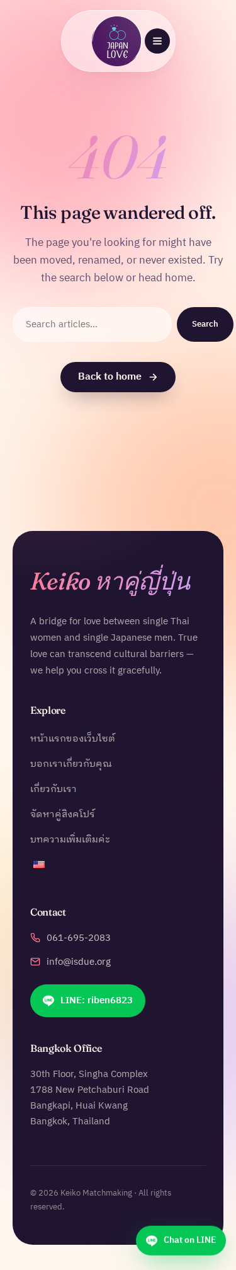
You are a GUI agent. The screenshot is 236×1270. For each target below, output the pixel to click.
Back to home (110, 377)
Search (205, 324)
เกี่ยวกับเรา (53, 789)
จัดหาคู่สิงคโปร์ (62, 814)
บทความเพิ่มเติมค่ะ (70, 840)
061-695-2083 (79, 938)
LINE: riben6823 (96, 1000)
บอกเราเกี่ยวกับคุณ (71, 764)
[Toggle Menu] (157, 41)
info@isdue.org (79, 962)
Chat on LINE (190, 1238)
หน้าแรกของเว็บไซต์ (72, 739)
